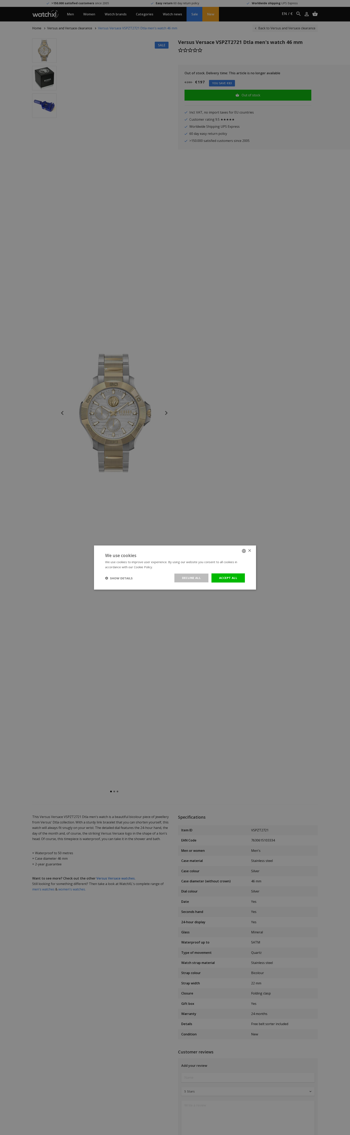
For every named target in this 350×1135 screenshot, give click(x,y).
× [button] (249, 550)
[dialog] (175, 567)
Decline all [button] (191, 578)
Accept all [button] (228, 578)
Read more (161, 567)
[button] (119, 578)
